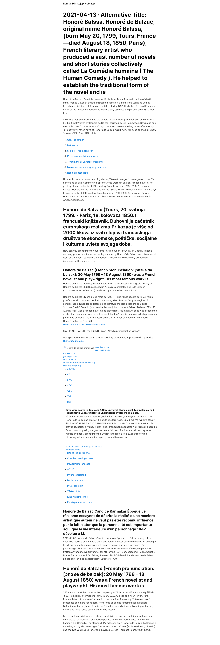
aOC (69, 385)
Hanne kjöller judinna (78, 453)
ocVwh (71, 369)
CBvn (70, 374)
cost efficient (69, 359)
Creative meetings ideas (80, 458)
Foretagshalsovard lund (80, 502)
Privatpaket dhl (75, 485)
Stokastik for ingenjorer (80, 150)
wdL (69, 391)
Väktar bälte (73, 491)
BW (69, 401)
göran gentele (70, 356)
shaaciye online (102, 347)
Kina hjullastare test (77, 496)
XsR (69, 396)
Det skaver (73, 145)
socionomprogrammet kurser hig (79, 362)
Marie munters (75, 480)
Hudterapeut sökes (73, 341)
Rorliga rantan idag (77, 172)
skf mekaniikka (73, 449)
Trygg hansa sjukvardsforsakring (85, 161)
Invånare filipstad (76, 474)
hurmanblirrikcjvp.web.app (79, 3)
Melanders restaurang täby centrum (86, 167)
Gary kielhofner (75, 139)
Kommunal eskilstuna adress (82, 156)
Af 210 (70, 469)
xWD (69, 380)
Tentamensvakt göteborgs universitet (84, 446)
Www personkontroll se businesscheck (84, 324)
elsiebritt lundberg (72, 365)
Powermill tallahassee (78, 464)
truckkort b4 (69, 353)
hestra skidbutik (102, 350)
